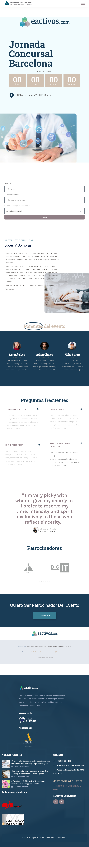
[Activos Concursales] (18, 3)
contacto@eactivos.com (57, 652)
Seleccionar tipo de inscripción (17, 206)
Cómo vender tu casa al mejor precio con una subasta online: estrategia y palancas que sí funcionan (30, 762)
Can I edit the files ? (17, 409)
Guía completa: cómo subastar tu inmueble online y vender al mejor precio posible (29, 772)
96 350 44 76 (35, 652)
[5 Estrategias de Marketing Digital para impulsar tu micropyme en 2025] (6, 784)
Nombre (7, 184)
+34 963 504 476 (63, 761)
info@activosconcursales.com (70, 765)
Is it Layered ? (57, 409)
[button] (22, 409)
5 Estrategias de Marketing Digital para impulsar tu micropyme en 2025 (28, 782)
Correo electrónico (12, 195)
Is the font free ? (14, 445)
